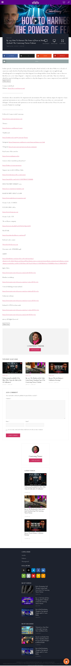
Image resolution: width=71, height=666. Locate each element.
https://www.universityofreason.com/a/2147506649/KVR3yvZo (20, 310)
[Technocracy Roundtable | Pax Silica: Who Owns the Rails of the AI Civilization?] (35, 479)
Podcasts (9, 38)
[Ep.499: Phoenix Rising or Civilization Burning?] (35, 525)
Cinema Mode (62, 43)
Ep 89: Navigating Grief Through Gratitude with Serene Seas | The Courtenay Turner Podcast (42, 589)
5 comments (38, 644)
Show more (6, 81)
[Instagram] (29, 570)
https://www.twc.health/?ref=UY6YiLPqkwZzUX (16, 226)
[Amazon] (43, 576)
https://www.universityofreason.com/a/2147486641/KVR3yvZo (20, 291)
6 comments (38, 633)
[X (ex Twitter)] (24, 570)
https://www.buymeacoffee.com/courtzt (14, 175)
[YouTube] (33, 576)
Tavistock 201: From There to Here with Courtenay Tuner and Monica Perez (42, 629)
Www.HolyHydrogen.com (10, 244)
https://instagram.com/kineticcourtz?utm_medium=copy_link (27, 142)
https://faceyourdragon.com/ (16, 88)
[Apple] (29, 576)
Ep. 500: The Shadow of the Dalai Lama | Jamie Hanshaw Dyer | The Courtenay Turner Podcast (35, 380)
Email (27, 421)
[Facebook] (38, 570)
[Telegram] (33, 570)
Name (7, 421)
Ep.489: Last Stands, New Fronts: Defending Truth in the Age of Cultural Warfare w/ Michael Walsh (42, 639)
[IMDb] (38, 576)
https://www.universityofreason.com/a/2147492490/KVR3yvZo (20, 300)
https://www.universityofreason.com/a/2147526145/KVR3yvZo (20, 282)
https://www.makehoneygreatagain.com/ (14, 198)
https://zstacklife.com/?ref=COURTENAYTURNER (17, 179)
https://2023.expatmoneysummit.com (13, 189)
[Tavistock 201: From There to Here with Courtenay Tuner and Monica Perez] (28, 630)
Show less (6, 324)
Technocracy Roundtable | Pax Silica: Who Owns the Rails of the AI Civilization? (11, 380)
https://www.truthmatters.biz (10, 156)
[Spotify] (24, 576)
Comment (8, 398)
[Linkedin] (43, 570)
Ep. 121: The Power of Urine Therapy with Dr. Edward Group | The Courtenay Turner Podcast (42, 600)
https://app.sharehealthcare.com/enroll (13, 235)
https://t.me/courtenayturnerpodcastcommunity (23, 147)
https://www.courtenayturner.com (12, 119)
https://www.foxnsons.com (10, 212)
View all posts (35, 349)
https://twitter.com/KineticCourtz (12, 128)
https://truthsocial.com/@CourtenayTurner (15, 137)
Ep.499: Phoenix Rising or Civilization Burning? (56, 379)
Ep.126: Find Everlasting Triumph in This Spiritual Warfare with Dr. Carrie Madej (42, 612)
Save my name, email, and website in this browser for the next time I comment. (25, 429)
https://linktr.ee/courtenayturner (12, 165)
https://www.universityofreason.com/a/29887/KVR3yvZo (19, 273)
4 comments (38, 656)
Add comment (46, 43)
